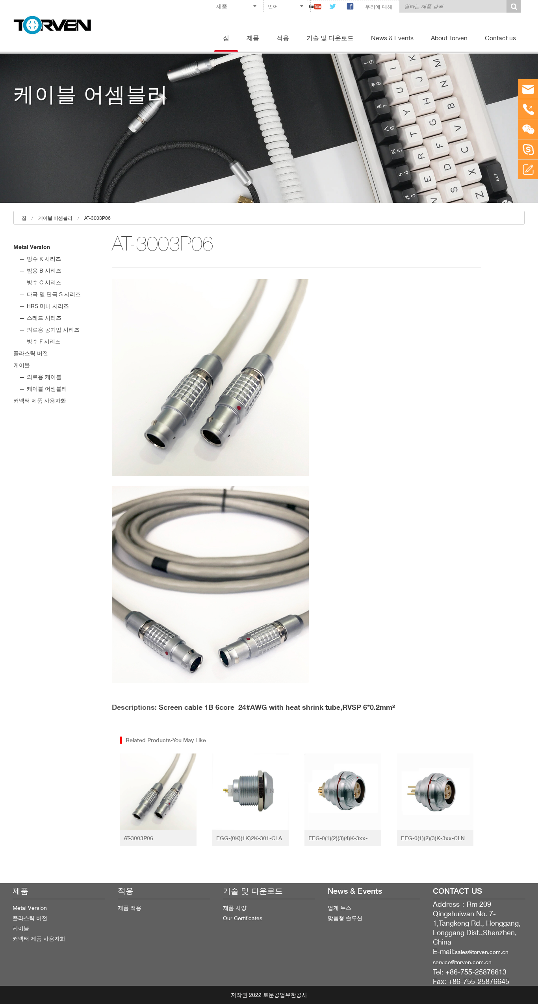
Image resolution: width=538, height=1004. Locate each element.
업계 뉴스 (339, 907)
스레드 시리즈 (44, 317)
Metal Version (31, 246)
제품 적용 (129, 907)
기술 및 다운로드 (330, 37)
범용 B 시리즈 (44, 270)
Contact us (500, 37)
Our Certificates (242, 918)
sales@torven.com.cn (481, 951)
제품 (253, 37)
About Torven (449, 37)
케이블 (21, 365)
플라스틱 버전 (30, 353)
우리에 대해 (378, 7)
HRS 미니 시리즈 (48, 305)
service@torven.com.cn (462, 962)
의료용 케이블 (44, 376)
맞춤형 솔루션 (345, 918)
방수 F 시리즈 (44, 341)
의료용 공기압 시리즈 (53, 329)
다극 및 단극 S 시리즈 (54, 294)
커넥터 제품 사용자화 (39, 400)
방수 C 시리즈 (44, 282)
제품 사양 (235, 907)
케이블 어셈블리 (55, 218)
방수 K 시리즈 (44, 258)
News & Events (392, 37)
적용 (282, 37)
